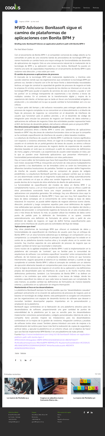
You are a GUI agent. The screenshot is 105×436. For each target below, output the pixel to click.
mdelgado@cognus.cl (13, 421)
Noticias (23, 353)
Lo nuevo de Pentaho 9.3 (18, 398)
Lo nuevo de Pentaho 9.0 (84, 398)
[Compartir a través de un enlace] (31, 360)
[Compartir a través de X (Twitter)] (21, 360)
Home (17, 353)
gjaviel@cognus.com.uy (38, 421)
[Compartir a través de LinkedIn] (26, 360)
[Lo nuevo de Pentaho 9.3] (19, 386)
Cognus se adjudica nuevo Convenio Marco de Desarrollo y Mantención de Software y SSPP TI (52, 399)
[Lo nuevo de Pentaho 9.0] (86, 386)
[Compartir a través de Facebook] (16, 360)
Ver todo (98, 374)
